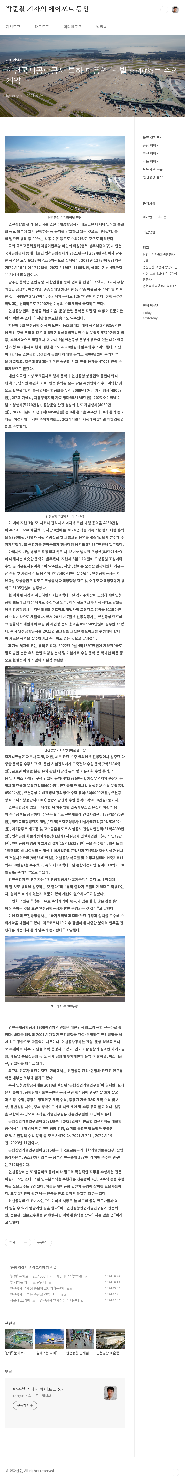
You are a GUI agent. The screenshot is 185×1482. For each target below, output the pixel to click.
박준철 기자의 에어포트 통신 (47, 9)
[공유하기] (20, 1242)
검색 (164, 9)
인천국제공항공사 (163, 254)
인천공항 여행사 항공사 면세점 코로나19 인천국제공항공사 (160, 273)
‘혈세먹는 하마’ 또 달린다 (28, 1282)
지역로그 (13, 26)
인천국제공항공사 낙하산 (159, 285)
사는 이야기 (151, 161)
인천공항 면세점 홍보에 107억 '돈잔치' (37, 1288)
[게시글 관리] (26, 1242)
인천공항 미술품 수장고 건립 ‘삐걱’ (34, 1294)
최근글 (147, 216)
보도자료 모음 (153, 169)
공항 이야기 (19, 1267)
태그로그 (42, 26)
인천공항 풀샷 (153, 177)
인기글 (162, 216)
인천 (146, 254)
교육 (146, 260)
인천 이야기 (151, 153)
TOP (175, 1472)
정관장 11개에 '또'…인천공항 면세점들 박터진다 (44, 1300)
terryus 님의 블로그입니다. (32, 1395)
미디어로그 (73, 26)
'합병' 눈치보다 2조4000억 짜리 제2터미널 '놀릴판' (46, 1276)
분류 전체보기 (153, 137)
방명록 (101, 26)
